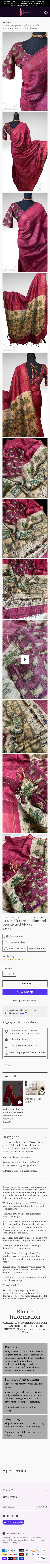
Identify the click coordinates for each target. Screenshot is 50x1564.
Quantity (7, 968)
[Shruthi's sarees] (25, 12)
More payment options (25, 1000)
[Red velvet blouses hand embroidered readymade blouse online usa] (12, 1093)
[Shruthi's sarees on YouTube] (17, 1516)
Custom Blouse (33, 1098)
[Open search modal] (40, 12)
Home (5, 22)
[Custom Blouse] (35, 1088)
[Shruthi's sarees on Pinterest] (8, 1516)
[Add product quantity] (5, 973)
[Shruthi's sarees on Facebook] (4, 1516)
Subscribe (42, 1507)
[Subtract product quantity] (13, 973)
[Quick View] (19, 1102)
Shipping (7, 1022)
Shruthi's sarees (25, 1538)
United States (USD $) (15, 1534)
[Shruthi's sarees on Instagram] (13, 1516)
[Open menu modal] (4, 12)
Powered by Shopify (11, 1543)
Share (9, 1065)
